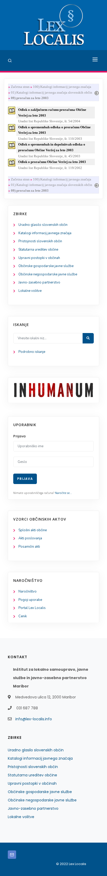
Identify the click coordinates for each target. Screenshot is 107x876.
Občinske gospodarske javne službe (45, 266)
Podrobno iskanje (31, 351)
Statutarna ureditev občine (38, 249)
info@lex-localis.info (33, 719)
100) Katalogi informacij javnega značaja (62, 87)
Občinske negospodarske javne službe (47, 274)
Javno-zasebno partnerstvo (39, 282)
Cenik (22, 616)
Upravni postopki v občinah (39, 258)
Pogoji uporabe (30, 599)
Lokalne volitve (30, 290)
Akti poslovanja (30, 538)
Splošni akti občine (32, 530)
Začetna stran (20, 87)
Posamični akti (29, 546)
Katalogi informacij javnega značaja (44, 233)
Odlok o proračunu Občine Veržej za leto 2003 (52, 162)
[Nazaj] (97, 92)
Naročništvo (27, 591)
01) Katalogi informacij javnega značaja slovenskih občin (51, 92)
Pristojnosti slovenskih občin (40, 241)
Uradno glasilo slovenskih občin (43, 224)
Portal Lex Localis (32, 608)
